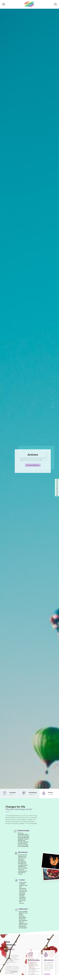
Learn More (47, 973)
